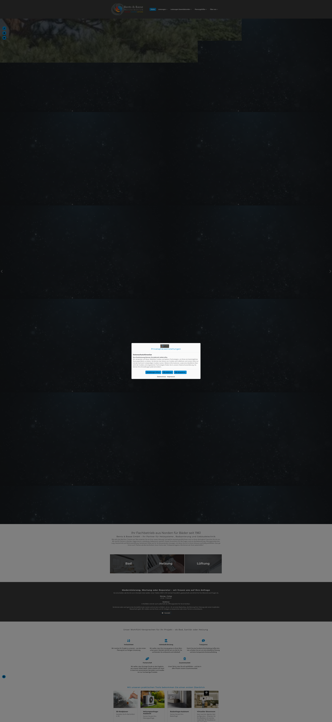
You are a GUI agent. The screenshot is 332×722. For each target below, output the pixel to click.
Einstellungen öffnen (153, 372)
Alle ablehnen (167, 372)
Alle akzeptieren (180, 372)
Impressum (171, 377)
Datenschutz (161, 377)
